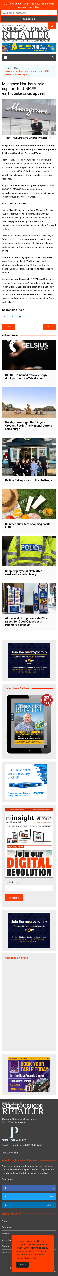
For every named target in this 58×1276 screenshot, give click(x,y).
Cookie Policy (30, 1258)
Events (5, 1246)
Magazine (6, 1252)
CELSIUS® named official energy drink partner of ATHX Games (26, 376)
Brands (5, 1233)
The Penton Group (18, 1122)
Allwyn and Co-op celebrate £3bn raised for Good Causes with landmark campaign (26, 621)
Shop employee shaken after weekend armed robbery (23, 572)
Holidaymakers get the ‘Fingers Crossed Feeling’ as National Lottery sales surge (28, 426)
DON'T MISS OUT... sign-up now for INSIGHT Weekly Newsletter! (29, 5)
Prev (10, 326)
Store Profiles (8, 1240)
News (4, 1221)
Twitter (12, 316)
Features (6, 1227)
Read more (7, 1179)
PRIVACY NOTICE (10, 1152)
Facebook (5, 316)
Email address (11, 882)
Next (48, 326)
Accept (22, 1264)
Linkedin (20, 316)
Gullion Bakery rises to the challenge (28, 480)
